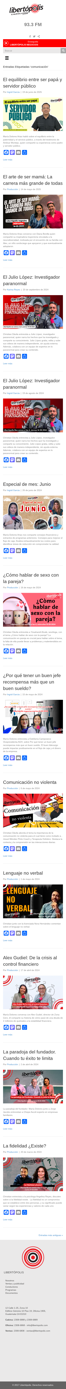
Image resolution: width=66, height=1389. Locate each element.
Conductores (11, 1287)
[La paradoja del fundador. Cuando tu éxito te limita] (33, 1086)
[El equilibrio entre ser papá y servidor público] (33, 114)
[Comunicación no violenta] (33, 810)
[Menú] (7, 58)
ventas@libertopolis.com (38, 1331)
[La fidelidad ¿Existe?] (33, 1174)
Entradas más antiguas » (51, 1235)
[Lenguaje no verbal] (33, 901)
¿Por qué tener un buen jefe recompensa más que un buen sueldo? (32, 682)
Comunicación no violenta (29, 782)
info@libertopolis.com (37, 1325)
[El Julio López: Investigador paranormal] (33, 311)
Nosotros (9, 1280)
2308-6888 (19, 1319)
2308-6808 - (20, 1331)
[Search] (63, 50)
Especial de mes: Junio (27, 484)
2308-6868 (19, 1325)
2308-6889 (32, 1319)
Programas (10, 1290)
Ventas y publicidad (14, 1283)
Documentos (11, 1293)
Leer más (7, 159)
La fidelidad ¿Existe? (24, 1145)
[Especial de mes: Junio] (33, 512)
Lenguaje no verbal (23, 873)
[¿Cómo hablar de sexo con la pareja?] (33, 609)
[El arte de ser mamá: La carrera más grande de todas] (33, 211)
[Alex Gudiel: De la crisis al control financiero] (33, 992)
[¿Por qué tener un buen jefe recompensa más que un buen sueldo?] (33, 716)
